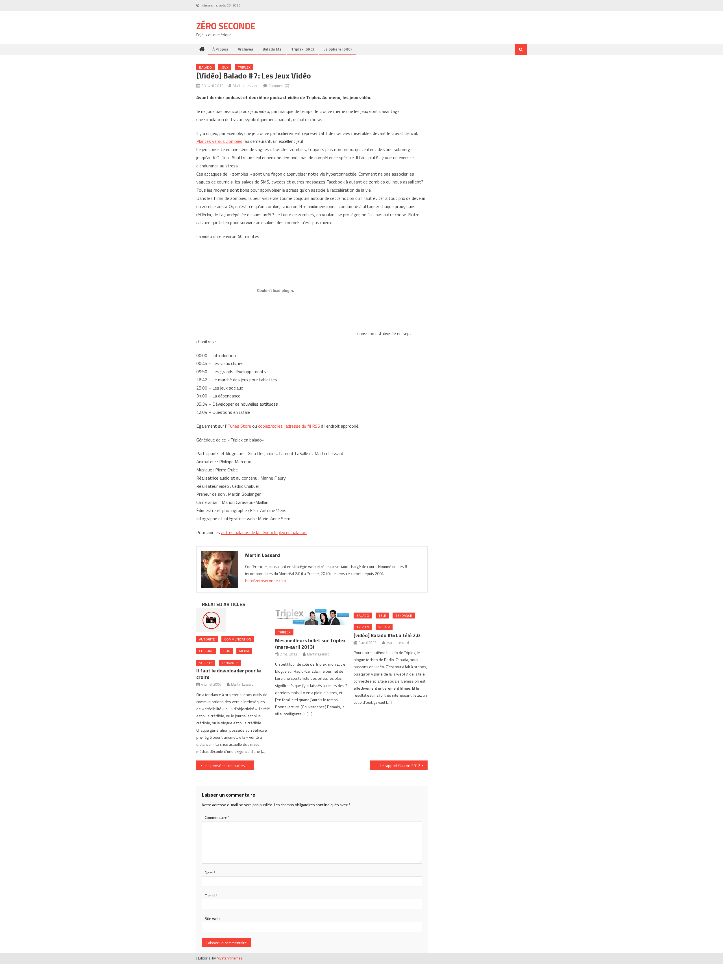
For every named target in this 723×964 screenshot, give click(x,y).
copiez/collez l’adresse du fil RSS (289, 426)
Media (244, 650)
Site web (212, 918)
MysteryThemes (229, 958)
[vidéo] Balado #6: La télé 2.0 (387, 635)
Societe (205, 662)
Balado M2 (272, 49)
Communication (237, 639)
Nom (210, 873)
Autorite (207, 639)
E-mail (211, 896)
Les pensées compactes (224, 765)
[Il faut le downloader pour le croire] (233, 620)
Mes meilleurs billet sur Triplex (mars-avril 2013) (310, 644)
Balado (205, 67)
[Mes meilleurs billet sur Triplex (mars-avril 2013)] (312, 616)
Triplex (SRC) (302, 49)
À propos (220, 49)
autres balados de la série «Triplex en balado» (264, 532)
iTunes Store (239, 426)
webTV (384, 627)
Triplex (244, 67)
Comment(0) (279, 85)
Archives (245, 49)
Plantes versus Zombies (219, 141)
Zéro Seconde (225, 26)
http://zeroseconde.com (265, 580)
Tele (382, 615)
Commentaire (217, 817)
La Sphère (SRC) (337, 49)
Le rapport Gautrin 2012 (400, 765)
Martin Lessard (245, 85)
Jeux (224, 67)
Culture (206, 650)
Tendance (230, 662)
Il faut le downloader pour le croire (228, 674)
